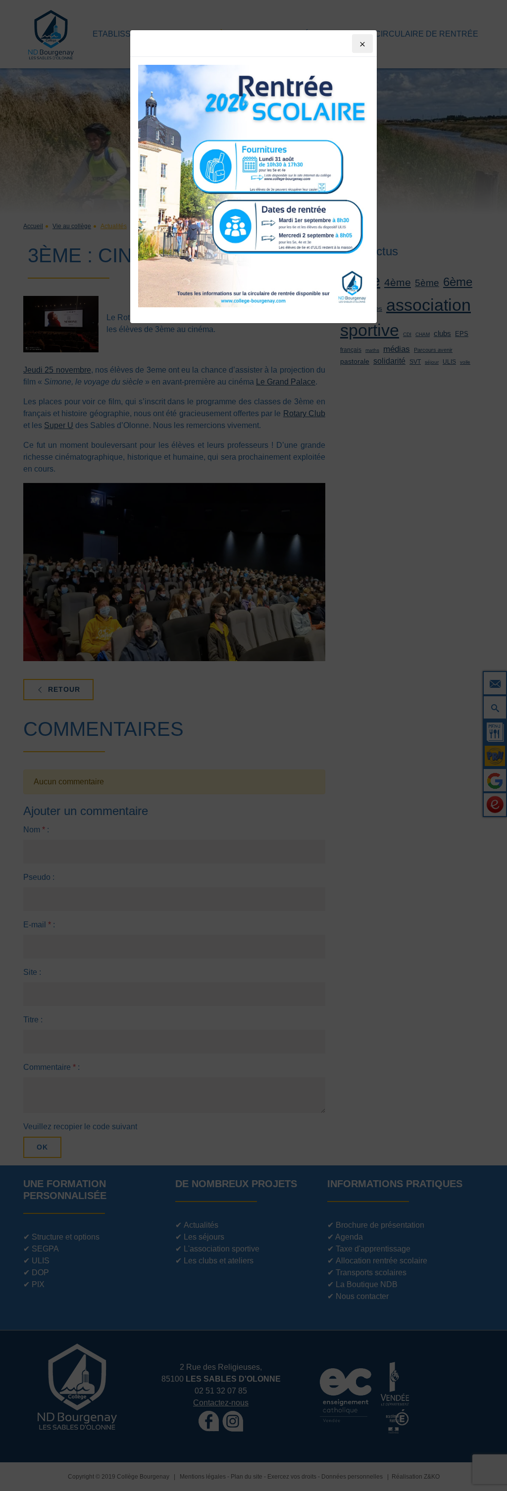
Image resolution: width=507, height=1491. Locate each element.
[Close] (362, 43)
